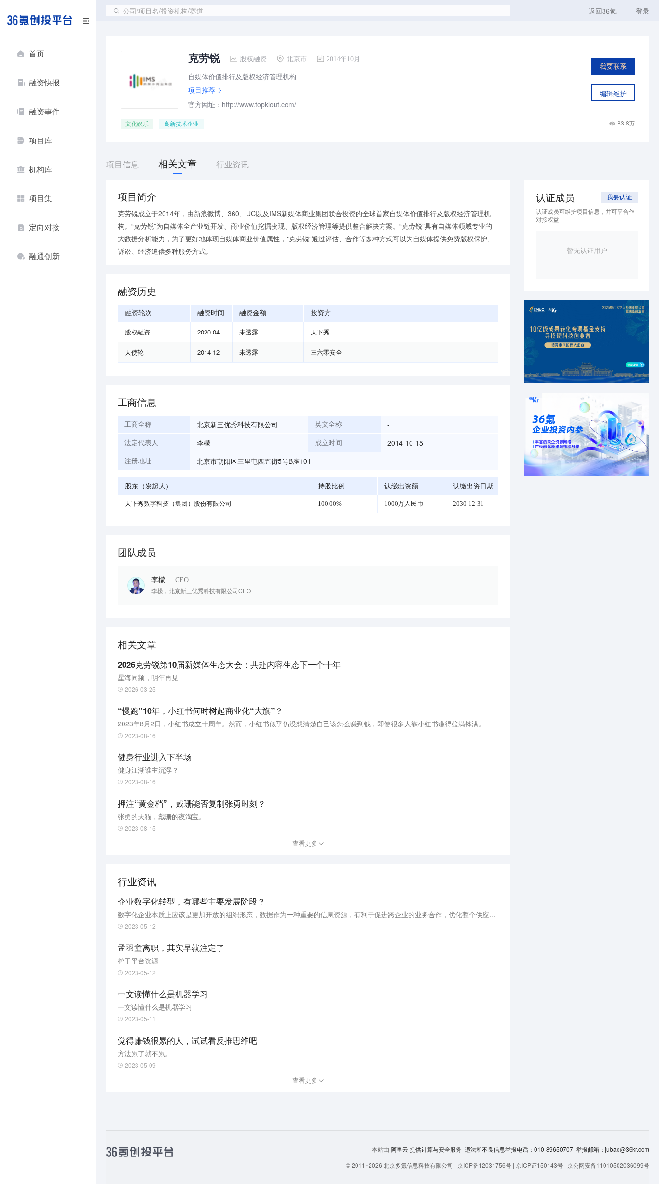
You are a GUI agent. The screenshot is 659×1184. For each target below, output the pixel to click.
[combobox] (308, 10)
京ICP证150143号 (539, 1165)
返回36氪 (603, 10)
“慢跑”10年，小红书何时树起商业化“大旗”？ (200, 710)
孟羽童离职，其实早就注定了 (171, 947)
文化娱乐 (137, 124)
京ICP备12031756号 (484, 1165)
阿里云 (400, 1149)
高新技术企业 (181, 124)
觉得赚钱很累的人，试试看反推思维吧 (187, 1040)
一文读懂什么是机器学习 (163, 994)
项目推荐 (201, 90)
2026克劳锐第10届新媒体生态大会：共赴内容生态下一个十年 (229, 664)
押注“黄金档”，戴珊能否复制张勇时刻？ (192, 803)
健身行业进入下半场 (155, 757)
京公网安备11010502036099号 (608, 1165)
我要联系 (613, 66)
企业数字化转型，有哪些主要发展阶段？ (191, 901)
